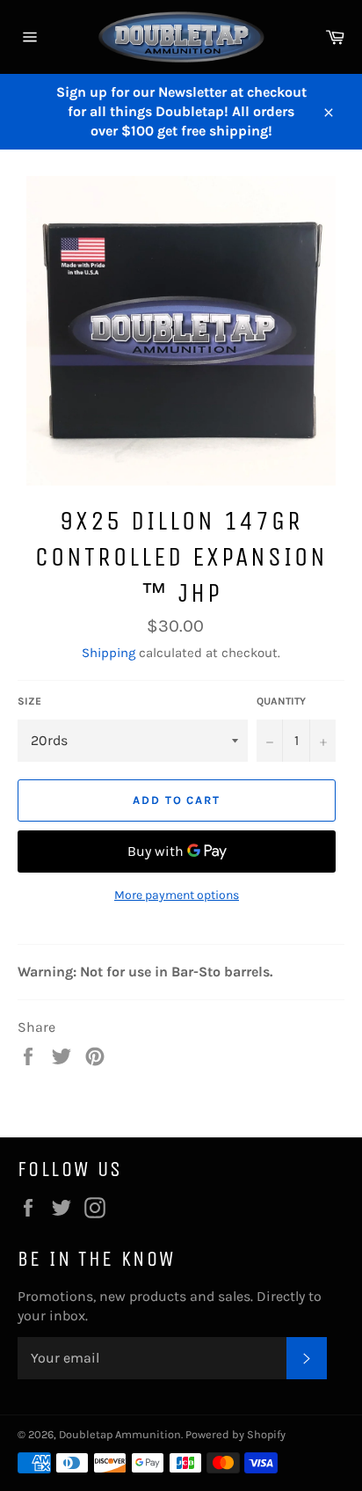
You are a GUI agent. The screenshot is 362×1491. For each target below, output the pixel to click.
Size (29, 701)
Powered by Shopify (235, 1434)
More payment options (176, 895)
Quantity (281, 701)
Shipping (108, 653)
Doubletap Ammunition (120, 1434)
